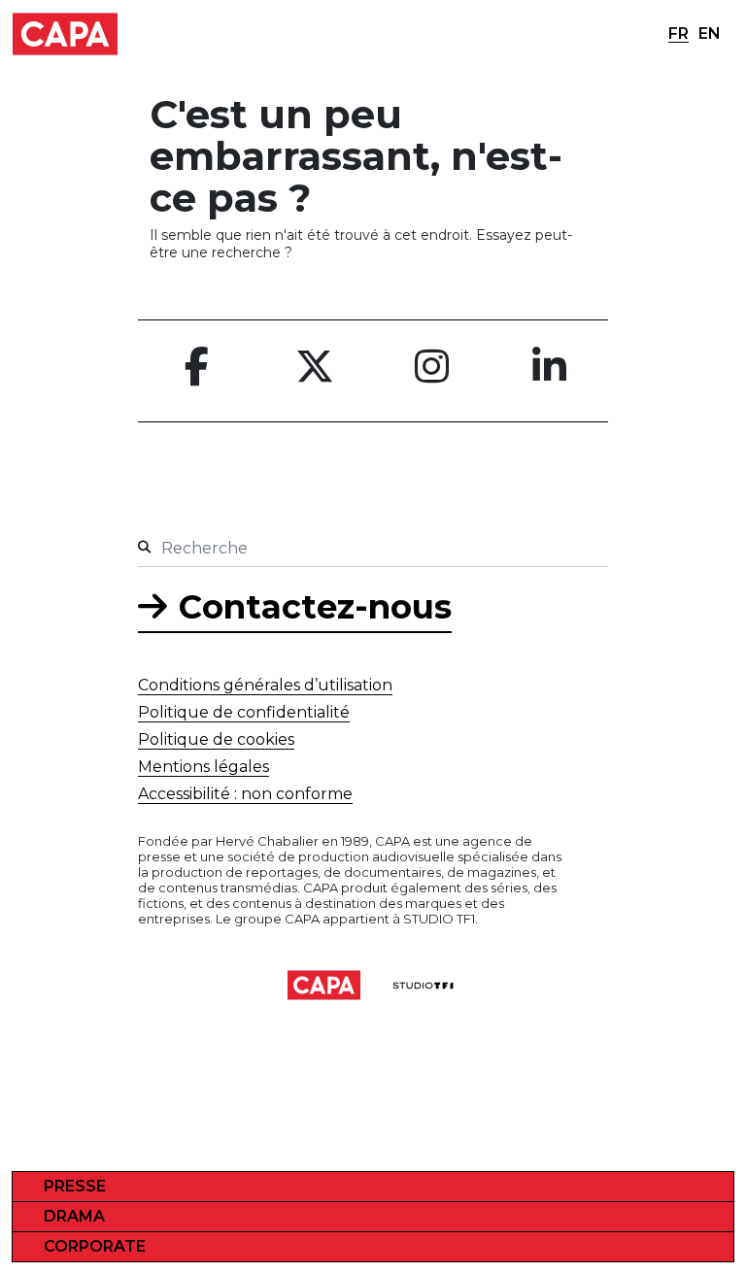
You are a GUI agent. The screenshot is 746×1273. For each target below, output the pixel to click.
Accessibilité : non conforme (245, 794)
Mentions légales (203, 766)
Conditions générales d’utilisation (265, 685)
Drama (74, 1216)
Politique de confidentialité (244, 712)
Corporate (95, 1246)
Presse (75, 1186)
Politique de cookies (216, 739)
